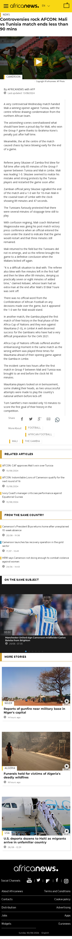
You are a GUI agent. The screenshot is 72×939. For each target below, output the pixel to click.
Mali (15, 441)
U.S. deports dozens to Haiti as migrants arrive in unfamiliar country (35, 840)
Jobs (4, 915)
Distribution (8, 907)
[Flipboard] (48, 881)
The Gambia (32, 441)
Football (34, 428)
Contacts (7, 899)
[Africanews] (24, 6)
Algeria (10, 768)
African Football (40, 434)
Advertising (63, 907)
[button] (38, 62)
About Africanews (12, 891)
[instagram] (66, 881)
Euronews (65, 924)
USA (7, 833)
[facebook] (57, 881)
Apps (67, 915)
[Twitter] (39, 881)
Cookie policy (62, 899)
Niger (8, 703)
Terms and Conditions (57, 891)
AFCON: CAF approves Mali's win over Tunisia (27, 465)
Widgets (6, 924)
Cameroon (13, 77)
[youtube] (30, 881)
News (6, 14)
